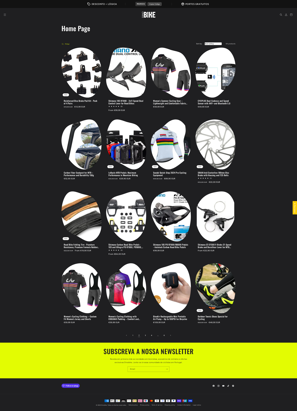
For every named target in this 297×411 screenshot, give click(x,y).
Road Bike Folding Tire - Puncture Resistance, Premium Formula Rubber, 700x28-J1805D (81, 245)
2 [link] (139, 335)
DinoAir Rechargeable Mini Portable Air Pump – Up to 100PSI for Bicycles (170, 317)
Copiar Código (154, 4)
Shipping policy (170, 405)
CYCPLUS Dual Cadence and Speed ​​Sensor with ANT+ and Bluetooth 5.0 (214, 102)
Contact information (183, 405)
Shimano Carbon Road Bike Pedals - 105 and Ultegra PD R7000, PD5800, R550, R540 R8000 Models (125, 245)
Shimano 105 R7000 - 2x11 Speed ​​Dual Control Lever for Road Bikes (125, 102)
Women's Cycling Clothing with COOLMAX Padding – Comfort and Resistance (123, 317)
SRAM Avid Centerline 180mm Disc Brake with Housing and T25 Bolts (213, 174)
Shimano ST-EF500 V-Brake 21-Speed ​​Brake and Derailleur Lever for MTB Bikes (215, 245)
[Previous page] (126, 335)
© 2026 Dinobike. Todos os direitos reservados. (111, 405)
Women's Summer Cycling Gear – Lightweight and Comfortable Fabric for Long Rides (169, 102)
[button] (4, 14)
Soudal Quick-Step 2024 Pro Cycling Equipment (169, 174)
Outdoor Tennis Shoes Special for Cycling (213, 317)
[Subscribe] (166, 369)
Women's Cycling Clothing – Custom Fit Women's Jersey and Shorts (80, 317)
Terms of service (157, 405)
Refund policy (133, 405)
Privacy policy (144, 405)
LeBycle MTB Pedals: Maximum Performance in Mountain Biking (123, 174)
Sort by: (199, 44)
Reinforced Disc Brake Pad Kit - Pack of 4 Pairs (80, 102)
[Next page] (170, 335)
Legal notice (197, 405)
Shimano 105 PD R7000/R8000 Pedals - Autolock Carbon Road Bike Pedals (170, 245)
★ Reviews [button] (295, 208)
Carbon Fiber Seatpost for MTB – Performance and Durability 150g (79, 174)
